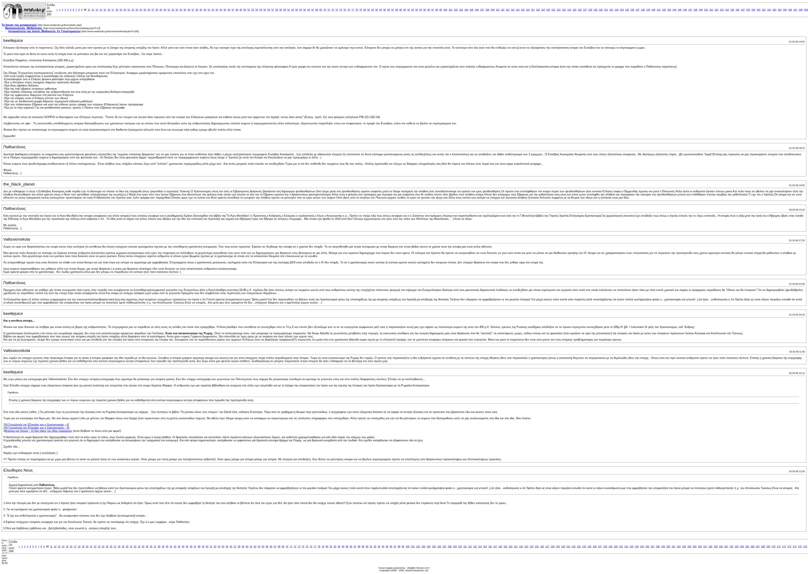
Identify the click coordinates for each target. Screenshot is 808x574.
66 (308, 9)
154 (727, 9)
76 (348, 9)
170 (773, 546)
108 (487, 9)
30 (164, 9)
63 (296, 9)
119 (543, 9)
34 (180, 9)
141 (658, 9)
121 (553, 9)
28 (156, 9)
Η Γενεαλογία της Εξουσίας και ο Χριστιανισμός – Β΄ (38, 427)
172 (784, 546)
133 (616, 9)
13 (97, 9)
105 (471, 9)
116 (528, 9)
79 (360, 9)
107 (482, 9)
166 (790, 9)
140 (653, 9)
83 (376, 9)
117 (533, 9)
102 (456, 9)
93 (416, 9)
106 (477, 9)
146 (685, 9)
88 (396, 9)
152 (716, 9)
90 (404, 9)
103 (461, 9)
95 (424, 9)
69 (320, 9)
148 (695, 9)
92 (412, 9)
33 (176, 9)
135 (627, 9)
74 (340, 9)
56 (268, 9)
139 (648, 9)
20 (125, 9)
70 (324, 9)
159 (753, 9)
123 (564, 9)
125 (574, 9)
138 (643, 9)
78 (356, 9)
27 (153, 9)
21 (129, 9)
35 (184, 9)
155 (732, 9)
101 (450, 9)
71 (328, 9)
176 (805, 546)
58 (276, 9)
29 (160, 9)
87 (392, 9)
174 (794, 546)
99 (440, 9)
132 (611, 9)
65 (304, 9)
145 (680, 9)
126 (580, 9)
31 (168, 9)
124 (569, 9)
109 (492, 9)
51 (248, 9)
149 (701, 9)
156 (737, 9)
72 (332, 9)
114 (518, 9)
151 (711, 9)
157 (743, 9)
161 (764, 9)
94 (420, 9)
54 (260, 9)
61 (288, 9)
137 (637, 9)
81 (368, 9)
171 (779, 546)
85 (384, 9)
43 (216, 9)
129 (595, 9)
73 (336, 9)
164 (779, 9)
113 (512, 9)
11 (89, 9)
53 (256, 9)
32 (172, 9)
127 (585, 9)
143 (669, 9)
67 (312, 9)
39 (200, 9)
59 (280, 9)
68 (316, 9)
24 (141, 9)
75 (344, 9)
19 (121, 9)
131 (606, 9)
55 (264, 9)
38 (196, 9)
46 (228, 9)
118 (538, 9)
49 (240, 9)
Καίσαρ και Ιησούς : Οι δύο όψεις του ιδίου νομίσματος (39, 430)
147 (690, 9)
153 (722, 9)
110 (498, 9)
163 (774, 9)
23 (137, 9)
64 (300, 9)
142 (664, 9)
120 (548, 9)
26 (149, 9)
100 (445, 9)
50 (244, 9)
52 (252, 9)
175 (800, 546)
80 (364, 9)
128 (590, 9)
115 (523, 9)
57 (272, 9)
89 (400, 9)
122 (559, 9)
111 (502, 9)
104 (466, 9)
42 (212, 9)
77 (352, 9)
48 (236, 9)
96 (428, 9)
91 (408, 9)
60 (284, 9)
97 (432, 9)
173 (789, 546)
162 (769, 9)
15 (105, 9)
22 (133, 9)
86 (388, 9)
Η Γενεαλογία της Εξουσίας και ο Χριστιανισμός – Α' (37, 424)
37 (192, 9)
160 (758, 9)
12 (93, 9)
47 (232, 9)
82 (372, 9)
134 (622, 9)
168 (801, 9)
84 (380, 9)
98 (436, 9)
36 (188, 9)
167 (795, 9)
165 (785, 9)
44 (220, 9)
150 (706, 9)
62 (292, 9)
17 (113, 9)
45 (224, 9)
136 (632, 9)
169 (806, 9)
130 (601, 9)
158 (748, 9)
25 (145, 9)
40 (204, 9)
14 (101, 9)
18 (117, 9)
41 (208, 9)
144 (674, 9)
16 (109, 9)
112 (507, 9)
